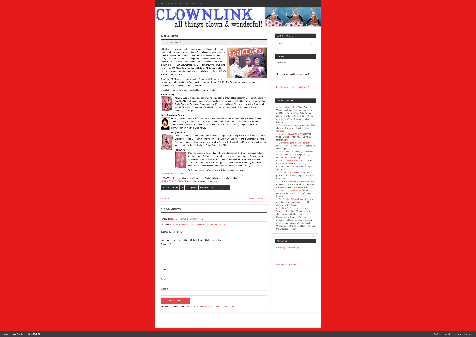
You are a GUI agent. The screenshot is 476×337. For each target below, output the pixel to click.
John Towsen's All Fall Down (291, 181)
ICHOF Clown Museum (289, 161)
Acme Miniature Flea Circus (291, 107)
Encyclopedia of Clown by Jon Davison (296, 152)
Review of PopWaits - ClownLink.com (186, 219)
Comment (166, 244)
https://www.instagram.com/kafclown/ (292, 87)
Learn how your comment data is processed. (215, 307)
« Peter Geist (165, 199)
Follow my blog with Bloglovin (289, 247)
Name (164, 270)
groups (194, 188)
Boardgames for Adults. (286, 264)
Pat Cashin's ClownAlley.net (291, 199)
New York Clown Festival (290, 190)
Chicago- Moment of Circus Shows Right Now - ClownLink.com (198, 224)
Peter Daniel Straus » (258, 199)
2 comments (187, 42)
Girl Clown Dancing (287, 155)
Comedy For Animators (289, 134)
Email (164, 279)
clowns (175, 188)
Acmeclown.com (286, 125)
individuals (204, 188)
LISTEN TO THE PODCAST (173, 181)
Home (160, 3)
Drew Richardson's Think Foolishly (294, 143)
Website (164, 289)
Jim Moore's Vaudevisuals (290, 172)
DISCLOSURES (193, 3)
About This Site (174, 3)
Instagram (298, 74)
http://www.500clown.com (172, 173)
